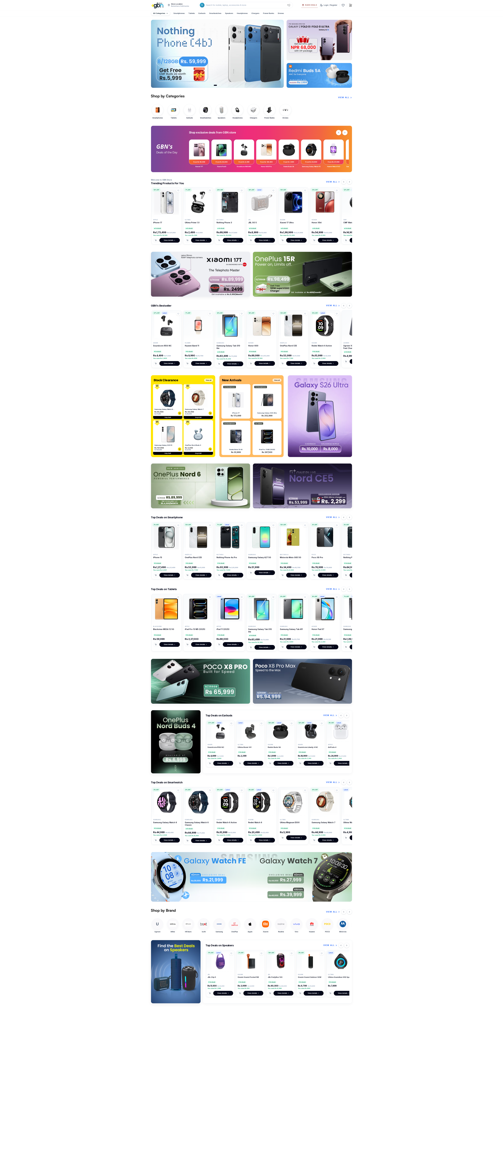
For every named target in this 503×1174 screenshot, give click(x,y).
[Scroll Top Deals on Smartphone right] (349, 517)
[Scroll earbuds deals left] (341, 715)
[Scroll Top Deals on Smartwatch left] (343, 782)
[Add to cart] (155, 240)
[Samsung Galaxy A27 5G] (262, 537)
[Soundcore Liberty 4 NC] (311, 731)
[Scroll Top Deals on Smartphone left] (343, 517)
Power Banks (268, 13)
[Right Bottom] (319, 75)
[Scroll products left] (343, 181)
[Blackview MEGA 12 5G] (166, 609)
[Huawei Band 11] (198, 325)
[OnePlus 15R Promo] (302, 274)
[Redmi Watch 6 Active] (325, 325)
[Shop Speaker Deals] (176, 971)
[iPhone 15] (166, 537)
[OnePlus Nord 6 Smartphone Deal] (200, 485)
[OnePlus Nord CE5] (293, 325)
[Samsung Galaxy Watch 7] (325, 802)
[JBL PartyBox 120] (280, 961)
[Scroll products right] (349, 181)
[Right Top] (319, 40)
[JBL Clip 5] (220, 961)
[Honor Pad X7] (325, 609)
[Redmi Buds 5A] (280, 731)
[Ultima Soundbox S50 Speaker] (341, 961)
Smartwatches (215, 13)
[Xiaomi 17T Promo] (200, 274)
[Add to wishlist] (178, 190)
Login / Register (330, 5)
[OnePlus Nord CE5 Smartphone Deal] (302, 485)
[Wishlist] (343, 5)
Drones (281, 13)
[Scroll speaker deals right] (346, 945)
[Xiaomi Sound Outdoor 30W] (311, 961)
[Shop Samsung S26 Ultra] (320, 416)
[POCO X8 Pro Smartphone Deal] (200, 681)
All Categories (159, 13)
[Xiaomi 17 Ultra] (293, 202)
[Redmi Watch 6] (262, 802)
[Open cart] (350, 5)
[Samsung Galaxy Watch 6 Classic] (198, 802)
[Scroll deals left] (338, 132)
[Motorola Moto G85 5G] (293, 537)
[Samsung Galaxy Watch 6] (166, 802)
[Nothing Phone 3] (230, 202)
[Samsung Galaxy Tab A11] (293, 609)
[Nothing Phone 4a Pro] (230, 537)
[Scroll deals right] (345, 132)
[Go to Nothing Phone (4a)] (220, 85)
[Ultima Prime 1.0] (198, 202)
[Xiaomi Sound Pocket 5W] (250, 961)
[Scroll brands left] (343, 911)
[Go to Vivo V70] (217, 85)
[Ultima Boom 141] (250, 731)
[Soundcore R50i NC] (166, 325)
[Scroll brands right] (349, 911)
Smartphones (179, 13)
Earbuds (202, 13)
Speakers (229, 13)
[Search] (202, 5)
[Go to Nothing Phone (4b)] (214, 85)
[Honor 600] (262, 325)
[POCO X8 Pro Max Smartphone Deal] (302, 681)
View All (343, 97)
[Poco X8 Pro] (325, 537)
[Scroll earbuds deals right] (346, 715)
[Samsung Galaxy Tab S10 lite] (230, 325)
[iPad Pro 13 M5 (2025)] (198, 609)
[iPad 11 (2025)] (230, 609)
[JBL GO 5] (262, 202)
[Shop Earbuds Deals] (176, 741)
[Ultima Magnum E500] (293, 802)
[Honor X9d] (325, 202)
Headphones (242, 13)
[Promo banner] (251, 877)
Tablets (191, 13)
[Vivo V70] (231, 54)
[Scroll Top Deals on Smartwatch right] (349, 782)
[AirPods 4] (341, 731)
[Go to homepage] (157, 5)
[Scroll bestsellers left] (343, 305)
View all (208, 380)
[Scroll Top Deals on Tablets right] (349, 589)
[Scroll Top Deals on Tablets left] (343, 589)
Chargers (255, 13)
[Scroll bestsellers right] (349, 305)
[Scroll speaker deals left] (341, 945)
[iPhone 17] (166, 202)
